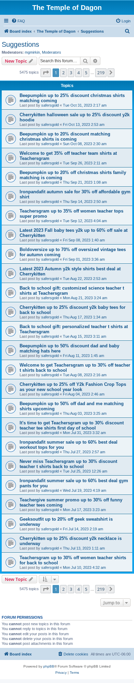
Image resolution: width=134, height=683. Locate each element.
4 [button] (78, 72)
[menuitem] (18, 21)
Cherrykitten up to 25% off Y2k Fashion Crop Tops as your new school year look (73, 387)
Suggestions (20, 44)
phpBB (48, 666)
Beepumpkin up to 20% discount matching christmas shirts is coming (65, 136)
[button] (46, 72)
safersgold (50, 105)
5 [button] (86, 72)
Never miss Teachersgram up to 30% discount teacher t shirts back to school (68, 464)
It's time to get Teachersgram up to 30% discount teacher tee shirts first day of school (72, 425)
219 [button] (100, 72)
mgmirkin (32, 52)
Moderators (51, 52)
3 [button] (71, 72)
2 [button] (63, 72)
